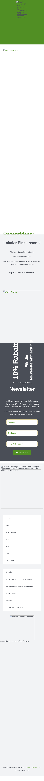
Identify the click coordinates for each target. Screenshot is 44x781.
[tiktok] (25, 759)
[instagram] (18, 759)
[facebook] (15, 759)
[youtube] (28, 759)
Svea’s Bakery (31, 767)
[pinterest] (22, 759)
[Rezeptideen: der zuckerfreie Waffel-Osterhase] (22, 138)
